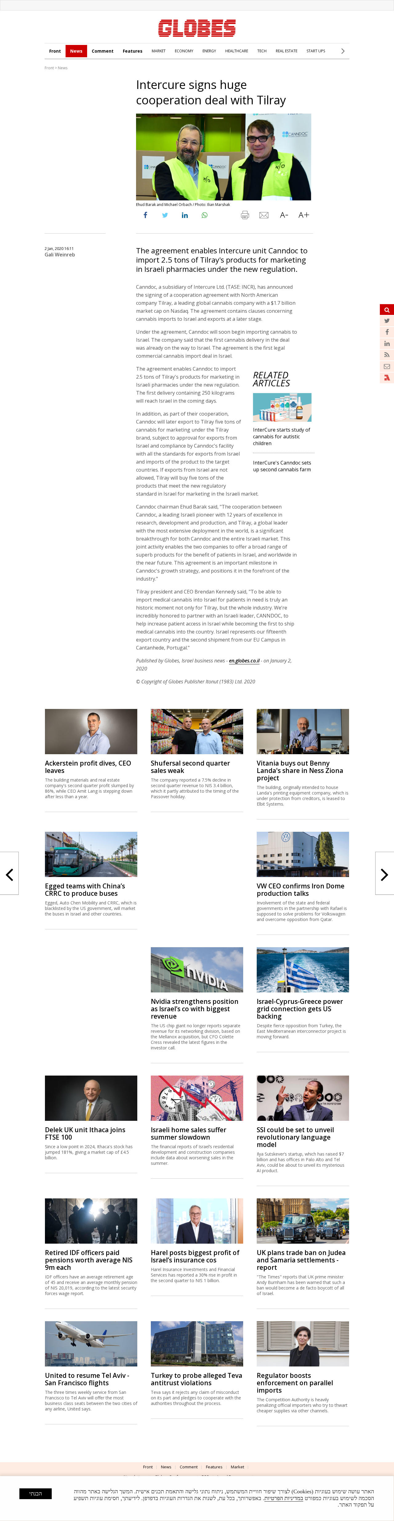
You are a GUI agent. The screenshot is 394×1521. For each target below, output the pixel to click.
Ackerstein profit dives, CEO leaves (88, 767)
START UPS (316, 51)
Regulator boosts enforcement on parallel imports (295, 1382)
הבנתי (35, 1494)
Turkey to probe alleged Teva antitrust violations (196, 1379)
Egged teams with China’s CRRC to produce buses (85, 890)
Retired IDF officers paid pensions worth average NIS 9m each (88, 1260)
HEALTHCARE (236, 51)
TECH (262, 51)
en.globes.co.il (244, 660)
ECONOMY (184, 51)
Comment (103, 51)
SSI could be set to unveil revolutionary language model (295, 1137)
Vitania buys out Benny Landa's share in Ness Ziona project (300, 770)
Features (133, 51)
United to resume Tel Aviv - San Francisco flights (87, 1379)
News (76, 51)
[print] (244, 216)
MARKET (159, 51)
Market (237, 1467)
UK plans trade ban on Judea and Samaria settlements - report (301, 1260)
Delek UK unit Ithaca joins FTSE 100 (85, 1133)
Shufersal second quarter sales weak (190, 767)
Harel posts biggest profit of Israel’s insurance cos (195, 1256)
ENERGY (209, 51)
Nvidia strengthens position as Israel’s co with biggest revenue (195, 1008)
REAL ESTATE (286, 51)
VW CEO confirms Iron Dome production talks (300, 890)
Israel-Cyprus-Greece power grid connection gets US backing (300, 1008)
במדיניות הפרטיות (283, 1498)
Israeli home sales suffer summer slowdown (188, 1133)
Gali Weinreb (60, 254)
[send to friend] (264, 216)
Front (55, 51)
